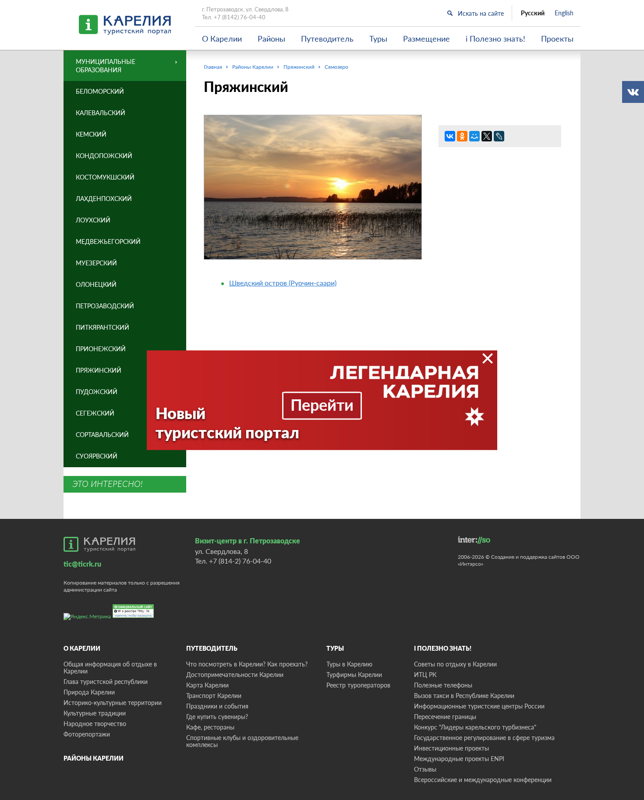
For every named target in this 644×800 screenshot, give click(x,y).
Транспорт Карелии (213, 695)
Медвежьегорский (108, 241)
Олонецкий (96, 284)
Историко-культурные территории (113, 702)
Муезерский (96, 263)
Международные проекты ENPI (459, 758)
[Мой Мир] (474, 136)
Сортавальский (102, 434)
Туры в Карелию (349, 664)
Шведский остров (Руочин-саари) (282, 282)
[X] (486, 136)
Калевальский (100, 112)
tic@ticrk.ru (82, 564)
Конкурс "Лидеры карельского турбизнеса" (475, 727)
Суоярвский (96, 456)
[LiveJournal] (499, 136)
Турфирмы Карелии (354, 674)
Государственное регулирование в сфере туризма (484, 737)
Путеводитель (327, 38)
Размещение (426, 38)
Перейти (322, 404)
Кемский (91, 134)
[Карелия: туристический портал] (99, 544)
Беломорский (100, 91)
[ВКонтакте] (450, 136)
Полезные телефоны (443, 685)
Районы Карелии (94, 758)
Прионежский (101, 348)
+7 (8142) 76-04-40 (239, 17)
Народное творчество (95, 723)
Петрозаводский (105, 306)
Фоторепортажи (87, 734)
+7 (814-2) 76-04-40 (240, 561)
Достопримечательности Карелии (234, 674)
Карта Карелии (207, 685)
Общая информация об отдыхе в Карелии (110, 667)
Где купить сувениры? (217, 716)
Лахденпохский (104, 198)
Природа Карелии (89, 692)
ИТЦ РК (425, 674)
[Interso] (474, 540)
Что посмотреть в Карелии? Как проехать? (247, 664)
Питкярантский (102, 327)
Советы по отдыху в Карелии (455, 664)
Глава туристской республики (106, 681)
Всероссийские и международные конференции (483, 779)
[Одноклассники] (462, 136)
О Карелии (222, 38)
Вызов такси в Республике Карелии (464, 695)
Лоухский (93, 220)
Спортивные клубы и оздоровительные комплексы (242, 741)
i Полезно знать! (495, 38)
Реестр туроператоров (358, 685)
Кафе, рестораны (210, 727)
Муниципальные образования (105, 66)
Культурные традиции (95, 713)
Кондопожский (104, 155)
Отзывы (425, 769)
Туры (378, 38)
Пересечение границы (445, 716)
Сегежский (95, 413)
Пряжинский (98, 370)
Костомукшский (105, 177)
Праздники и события (217, 706)
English (564, 13)
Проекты (557, 38)
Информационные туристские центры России (479, 706)
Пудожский (96, 391)
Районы (271, 38)
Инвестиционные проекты (451, 748)
